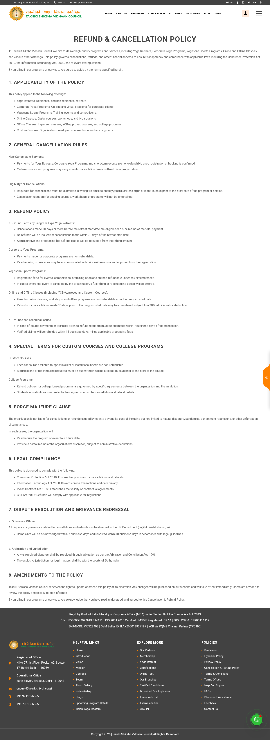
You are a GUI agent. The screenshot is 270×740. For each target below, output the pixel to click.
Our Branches (148, 680)
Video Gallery (83, 691)
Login (217, 13)
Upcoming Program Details (92, 703)
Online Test (147, 674)
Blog (207, 13)
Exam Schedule (149, 703)
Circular (144, 709)
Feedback (210, 703)
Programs (137, 13)
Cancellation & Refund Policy (221, 668)
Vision (79, 662)
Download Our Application (155, 691)
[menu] (259, 13)
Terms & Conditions (216, 674)
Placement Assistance (218, 697)
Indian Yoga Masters (88, 709)
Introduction (83, 656)
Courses (81, 674)
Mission (80, 668)
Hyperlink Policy (213, 656)
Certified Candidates (152, 685)
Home (108, 13)
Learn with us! (149, 697)
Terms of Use (212, 680)
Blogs (79, 697)
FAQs (207, 691)
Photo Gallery (84, 685)
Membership (147, 656)
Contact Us (211, 709)
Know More (193, 13)
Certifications (148, 668)
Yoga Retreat (156, 13)
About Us (121, 13)
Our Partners (147, 650)
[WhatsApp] (256, 719)
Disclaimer (210, 650)
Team (79, 680)
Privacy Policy (212, 662)
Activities (175, 13)
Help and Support (215, 685)
